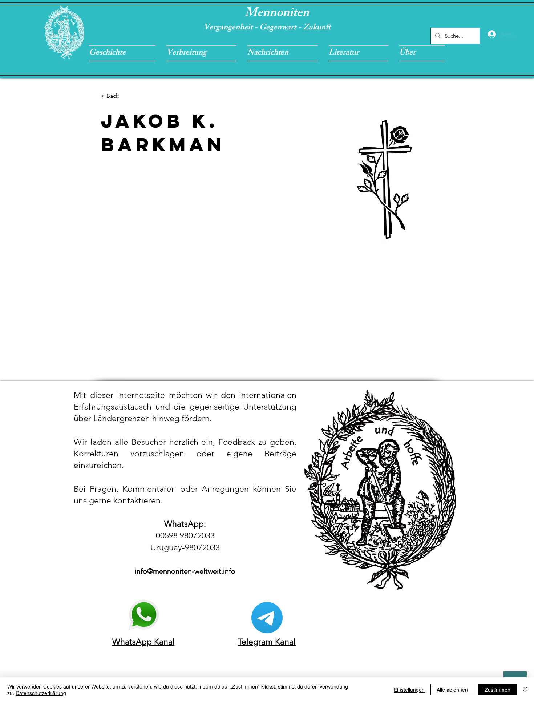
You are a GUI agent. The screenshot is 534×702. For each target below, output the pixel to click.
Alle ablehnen (452, 689)
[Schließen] (525, 689)
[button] (125, 53)
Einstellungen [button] (409, 689)
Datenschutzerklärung (41, 693)
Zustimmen (497, 689)
